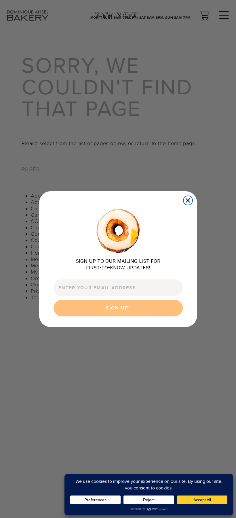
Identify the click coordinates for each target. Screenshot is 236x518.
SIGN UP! (118, 308)
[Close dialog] (188, 200)
